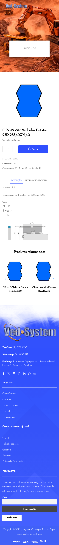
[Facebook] (19, 169)
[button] (53, 279)
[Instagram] (14, 373)
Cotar (34, 149)
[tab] (16, 180)
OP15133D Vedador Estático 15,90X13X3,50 (15, 289)
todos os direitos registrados (29, 534)
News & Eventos (10, 405)
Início (26, 48)
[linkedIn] (33, 169)
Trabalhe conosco (10, 444)
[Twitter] (15, 169)
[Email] (35, 373)
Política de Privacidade (12, 461)
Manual (6, 411)
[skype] (39, 169)
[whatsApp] (36, 169)
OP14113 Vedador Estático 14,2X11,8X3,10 (44, 289)
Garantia (6, 399)
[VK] (22, 169)
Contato (6, 438)
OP (34, 48)
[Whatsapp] (29, 373)
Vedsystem (25, 529)
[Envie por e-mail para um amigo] (29, 169)
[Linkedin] (24, 373)
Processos (6, 455)
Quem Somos (9, 393)
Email (4, 498)
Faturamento (8, 417)
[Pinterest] (26, 169)
